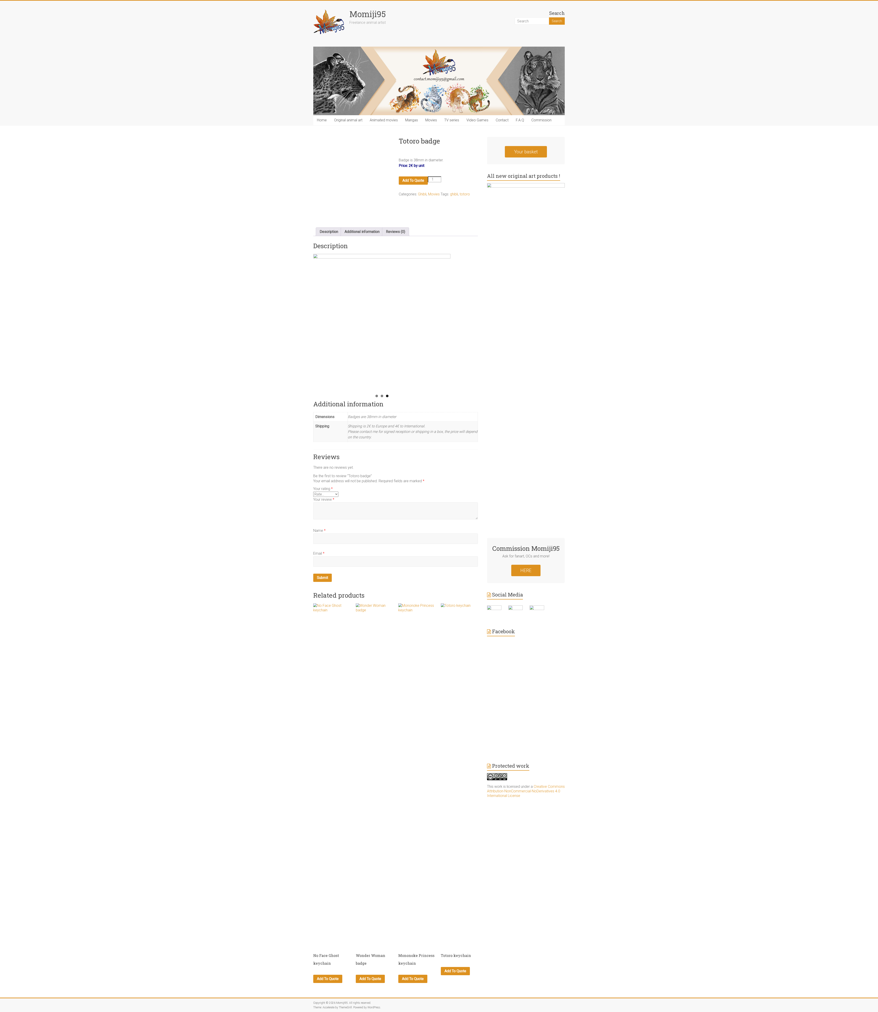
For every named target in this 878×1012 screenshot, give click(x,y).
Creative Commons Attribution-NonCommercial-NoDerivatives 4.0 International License (526, 791)
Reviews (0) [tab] (395, 231)
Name (319, 530)
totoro (465, 194)
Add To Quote (413, 180)
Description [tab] (329, 231)
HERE (525, 570)
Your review (323, 499)
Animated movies (384, 120)
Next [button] (444, 321)
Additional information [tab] (362, 231)
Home (322, 120)
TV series (451, 120)
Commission (541, 120)
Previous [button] (319, 321)
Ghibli (422, 194)
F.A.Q (520, 120)
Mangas (411, 120)
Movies (431, 120)
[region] (381, 322)
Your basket (526, 151)
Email (318, 553)
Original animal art (348, 120)
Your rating (323, 489)
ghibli (454, 194)
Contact (502, 120)
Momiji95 (367, 13)
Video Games (477, 120)
